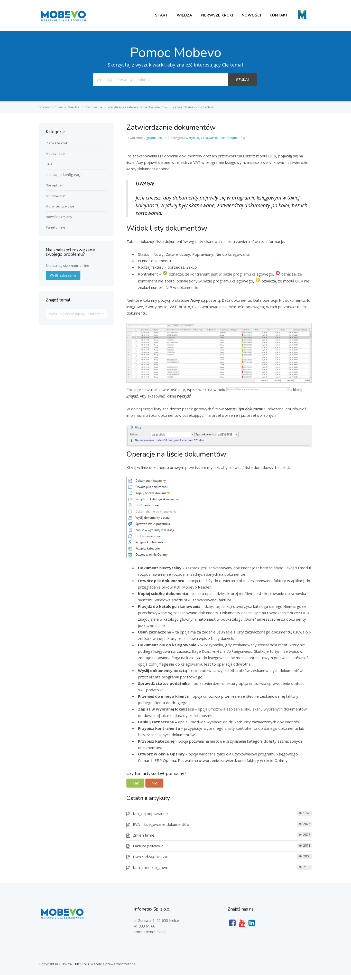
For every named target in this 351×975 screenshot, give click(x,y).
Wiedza (184, 15)
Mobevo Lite (55, 153)
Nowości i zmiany (59, 216)
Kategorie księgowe (150, 867)
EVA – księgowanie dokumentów (161, 824)
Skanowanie (55, 195)
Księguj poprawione (150, 813)
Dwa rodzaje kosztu (150, 856)
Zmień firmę (143, 835)
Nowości (251, 15)
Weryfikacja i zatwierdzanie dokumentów (215, 138)
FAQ (49, 164)
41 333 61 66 (144, 926)
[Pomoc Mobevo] (63, 21)
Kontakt (279, 15)
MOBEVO (82, 964)
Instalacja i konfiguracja (64, 174)
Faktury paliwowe (148, 845)
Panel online (55, 227)
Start (161, 15)
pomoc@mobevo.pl (150, 931)
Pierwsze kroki (217, 15)
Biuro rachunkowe (60, 206)
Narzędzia (54, 185)
